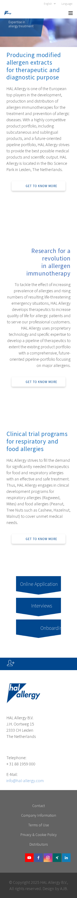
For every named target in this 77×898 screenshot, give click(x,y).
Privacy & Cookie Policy (38, 834)
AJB (63, 888)
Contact (38, 805)
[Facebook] (38, 857)
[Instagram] (48, 857)
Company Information (38, 815)
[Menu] (70, 13)
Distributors (38, 844)
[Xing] (57, 857)
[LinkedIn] (66, 857)
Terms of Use (38, 824)
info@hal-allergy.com (25, 780)
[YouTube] (29, 857)
